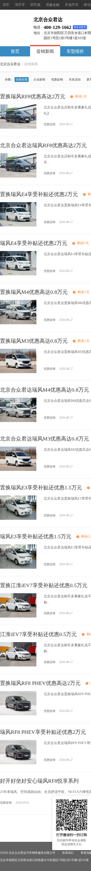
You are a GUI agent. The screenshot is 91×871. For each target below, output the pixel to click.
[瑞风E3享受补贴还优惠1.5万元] (18, 567)
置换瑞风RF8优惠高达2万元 (32, 96)
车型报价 (75, 51)
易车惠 (35, 5)
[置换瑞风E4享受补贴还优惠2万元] (18, 225)
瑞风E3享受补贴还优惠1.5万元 (35, 536)
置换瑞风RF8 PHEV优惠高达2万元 (40, 683)
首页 (15, 51)
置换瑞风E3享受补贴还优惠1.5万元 (41, 488)
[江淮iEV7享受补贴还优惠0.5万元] (18, 665)
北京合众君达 (10, 64)
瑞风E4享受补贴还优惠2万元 (33, 243)
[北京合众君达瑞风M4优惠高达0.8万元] (18, 421)
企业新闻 (39, 79)
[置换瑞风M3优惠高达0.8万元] (18, 372)
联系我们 (68, 852)
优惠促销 (57, 79)
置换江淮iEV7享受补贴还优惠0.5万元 (43, 585)
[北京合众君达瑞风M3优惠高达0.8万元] (18, 470)
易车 (6, 5)
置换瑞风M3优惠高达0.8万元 (34, 341)
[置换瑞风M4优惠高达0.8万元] (18, 323)
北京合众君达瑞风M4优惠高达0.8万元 (44, 390)
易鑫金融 (52, 5)
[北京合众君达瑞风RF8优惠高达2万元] (18, 176)
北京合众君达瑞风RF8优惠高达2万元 (43, 145)
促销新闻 (45, 51)
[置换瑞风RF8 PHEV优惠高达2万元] (18, 714)
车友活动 (75, 79)
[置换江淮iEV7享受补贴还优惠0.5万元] (18, 616)
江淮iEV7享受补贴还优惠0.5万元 (38, 634)
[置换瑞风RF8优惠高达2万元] (18, 127)
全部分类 (21, 79)
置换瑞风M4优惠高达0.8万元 (34, 292)
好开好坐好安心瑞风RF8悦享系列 (39, 781)
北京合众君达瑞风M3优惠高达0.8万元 (44, 439)
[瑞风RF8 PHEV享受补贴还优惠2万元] (18, 763)
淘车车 (20, 5)
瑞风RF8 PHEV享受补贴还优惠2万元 (43, 732)
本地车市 (71, 5)
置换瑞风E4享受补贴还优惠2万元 (39, 194)
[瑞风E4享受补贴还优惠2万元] (18, 274)
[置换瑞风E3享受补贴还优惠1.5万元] (18, 519)
